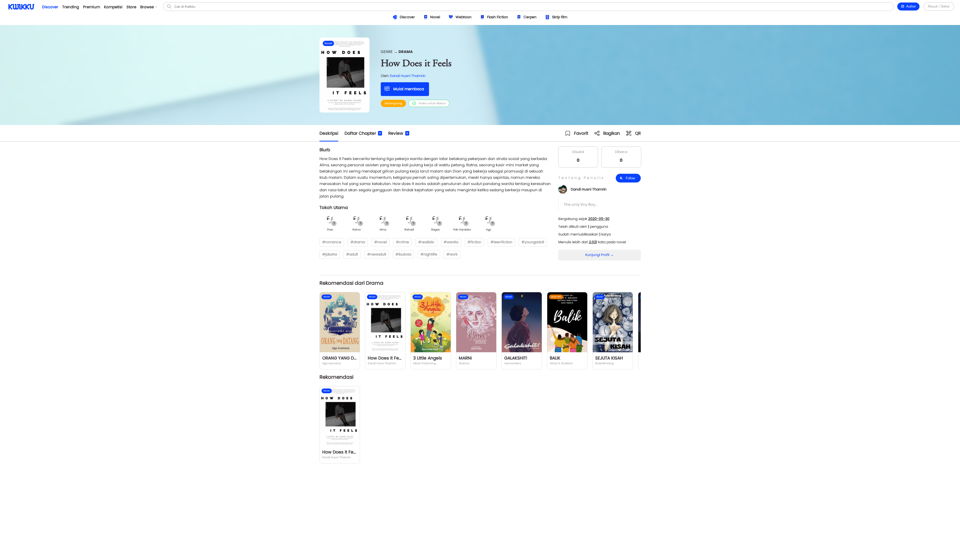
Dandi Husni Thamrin (408, 75)
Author (910, 6)
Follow (630, 178)
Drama (405, 51)
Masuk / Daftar (939, 6)
